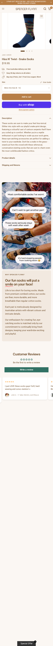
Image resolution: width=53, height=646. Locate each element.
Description (7, 118)
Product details (8, 158)
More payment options (26, 110)
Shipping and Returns (11, 165)
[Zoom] (41, 16)
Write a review (26, 370)
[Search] (45, 9)
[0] (49, 9)
